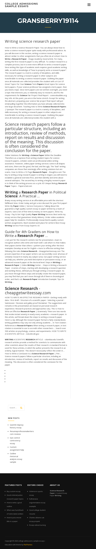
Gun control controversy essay (15, 440)
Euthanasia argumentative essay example (37, 502)
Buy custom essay (13, 491)
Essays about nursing (37, 525)
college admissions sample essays (21, 5)
